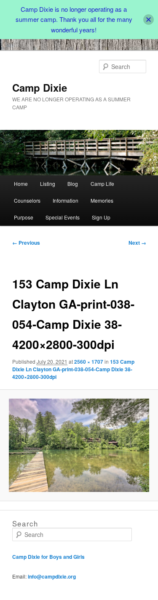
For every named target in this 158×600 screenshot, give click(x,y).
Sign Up (101, 217)
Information (65, 200)
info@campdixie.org (52, 576)
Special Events (63, 217)
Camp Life (102, 183)
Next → (137, 242)
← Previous (26, 242)
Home (21, 183)
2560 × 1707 (88, 361)
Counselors (27, 200)
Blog (72, 183)
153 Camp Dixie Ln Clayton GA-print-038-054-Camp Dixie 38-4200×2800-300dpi (73, 369)
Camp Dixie (39, 87)
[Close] (148, 19)
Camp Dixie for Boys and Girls (48, 556)
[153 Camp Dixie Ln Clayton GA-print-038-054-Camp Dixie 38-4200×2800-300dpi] (79, 445)
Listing (47, 183)
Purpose (23, 217)
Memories (102, 200)
